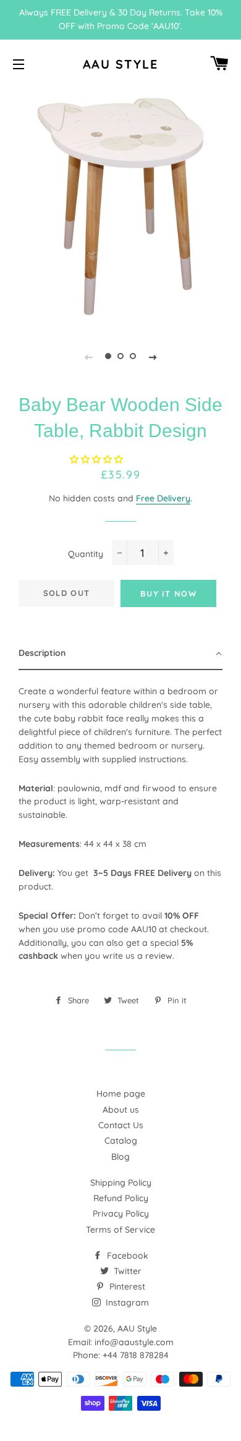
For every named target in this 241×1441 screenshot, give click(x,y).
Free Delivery (163, 498)
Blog (120, 1156)
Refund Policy (120, 1198)
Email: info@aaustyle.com (121, 1342)
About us (121, 1109)
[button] (97, 459)
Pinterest (126, 1286)
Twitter (126, 1271)
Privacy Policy (121, 1213)
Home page (120, 1093)
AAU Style (121, 64)
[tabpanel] (120, 206)
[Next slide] (152, 356)
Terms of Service (120, 1229)
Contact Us (120, 1125)
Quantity (85, 553)
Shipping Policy (120, 1182)
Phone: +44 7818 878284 (121, 1355)
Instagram (126, 1302)
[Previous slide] (88, 356)
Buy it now (168, 593)
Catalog (120, 1140)
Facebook (126, 1255)
